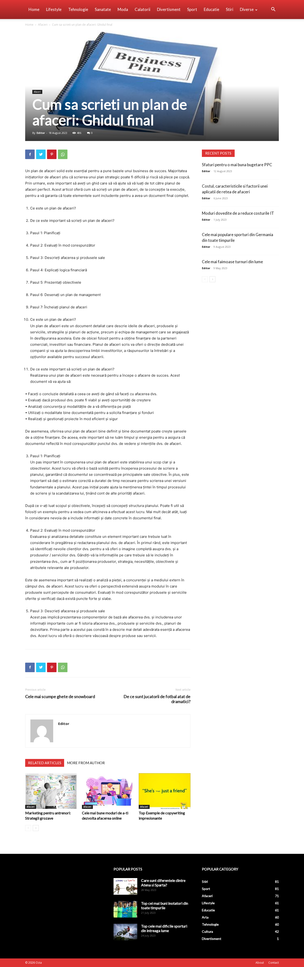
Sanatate (103, 9)
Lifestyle (54, 9)
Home (33, 9)
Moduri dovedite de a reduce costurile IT (238, 213)
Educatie (211, 9)
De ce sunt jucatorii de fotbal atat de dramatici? (157, 699)
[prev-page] (28, 828)
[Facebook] (30, 154)
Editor (41, 133)
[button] (273, 10)
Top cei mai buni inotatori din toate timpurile (164, 905)
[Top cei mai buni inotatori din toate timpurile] (125, 909)
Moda (123, 9)
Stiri (229, 9)
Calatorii (142, 9)
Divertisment (168, 9)
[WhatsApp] (62, 154)
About (260, 963)
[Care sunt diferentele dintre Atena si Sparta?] (125, 886)
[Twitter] (41, 154)
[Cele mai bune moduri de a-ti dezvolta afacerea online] (108, 791)
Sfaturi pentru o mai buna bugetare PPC (237, 164)
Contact (273, 963)
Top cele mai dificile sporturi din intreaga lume (164, 928)
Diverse (247, 9)
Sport (192, 9)
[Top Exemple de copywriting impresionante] (164, 791)
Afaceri (43, 25)
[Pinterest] (52, 154)
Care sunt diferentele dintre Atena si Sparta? (163, 882)
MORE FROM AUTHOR (86, 763)
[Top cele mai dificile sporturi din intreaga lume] (125, 932)
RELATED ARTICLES (44, 763)
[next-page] (36, 828)
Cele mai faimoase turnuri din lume (232, 261)
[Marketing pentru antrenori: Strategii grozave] (51, 791)
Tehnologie (78, 9)
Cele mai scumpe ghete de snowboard (60, 696)
